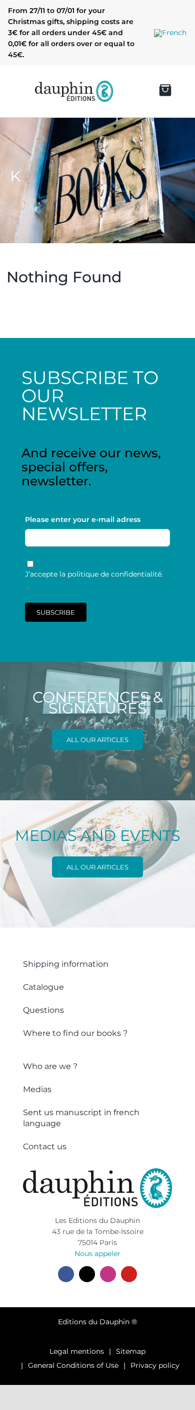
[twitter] (87, 1274)
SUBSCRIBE (55, 612)
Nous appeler (97, 1253)
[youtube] (129, 1274)
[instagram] (108, 1274)
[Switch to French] (170, 33)
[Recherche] (127, 91)
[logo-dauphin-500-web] (74, 84)
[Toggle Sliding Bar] (15, 91)
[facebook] (66, 1274)
